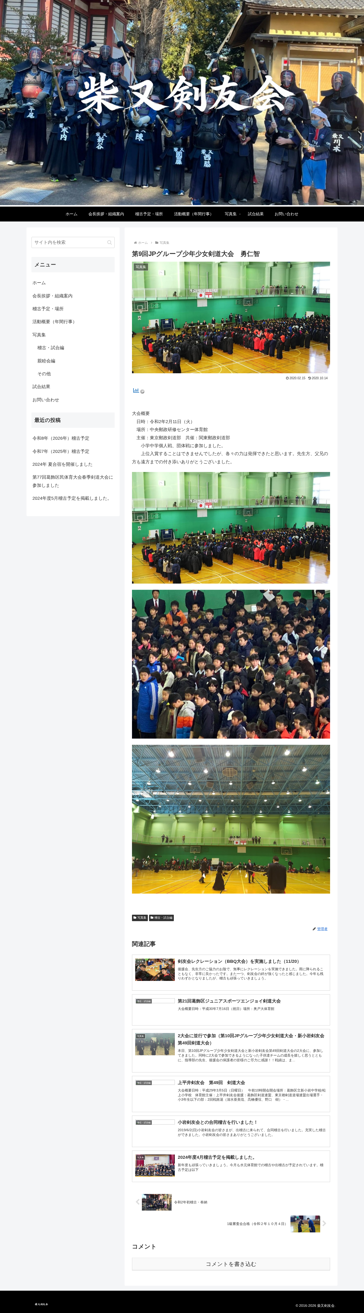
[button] (109, 242)
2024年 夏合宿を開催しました (62, 464)
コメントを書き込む (231, 1264)
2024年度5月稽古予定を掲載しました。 (72, 498)
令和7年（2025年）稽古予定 (60, 451)
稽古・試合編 (163, 917)
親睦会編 (46, 360)
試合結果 (41, 386)
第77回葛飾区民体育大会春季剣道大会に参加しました (72, 481)
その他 (44, 373)
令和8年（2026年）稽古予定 (60, 438)
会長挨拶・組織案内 (52, 295)
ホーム (39, 282)
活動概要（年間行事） (54, 321)
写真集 (141, 917)
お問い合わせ (45, 399)
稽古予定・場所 (48, 308)
